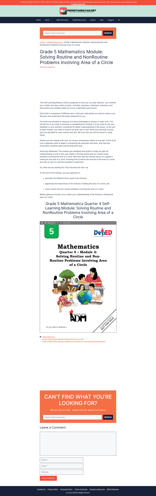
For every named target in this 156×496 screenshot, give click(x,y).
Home (38, 20)
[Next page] (45, 223)
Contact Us (41, 489)
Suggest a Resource (97, 489)
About (47, 20)
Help (101, 20)
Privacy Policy (53, 489)
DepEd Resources (79, 20)
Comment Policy (66, 489)
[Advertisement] (78, 83)
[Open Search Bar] (119, 20)
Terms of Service (81, 489)
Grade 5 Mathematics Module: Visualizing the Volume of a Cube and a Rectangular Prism (73, 341)
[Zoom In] (61, 223)
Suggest (111, 20)
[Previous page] (42, 223)
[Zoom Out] (57, 223)
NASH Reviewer (62, 20)
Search (93, 20)
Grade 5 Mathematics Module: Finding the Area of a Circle (63, 339)
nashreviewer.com (78, 4)
